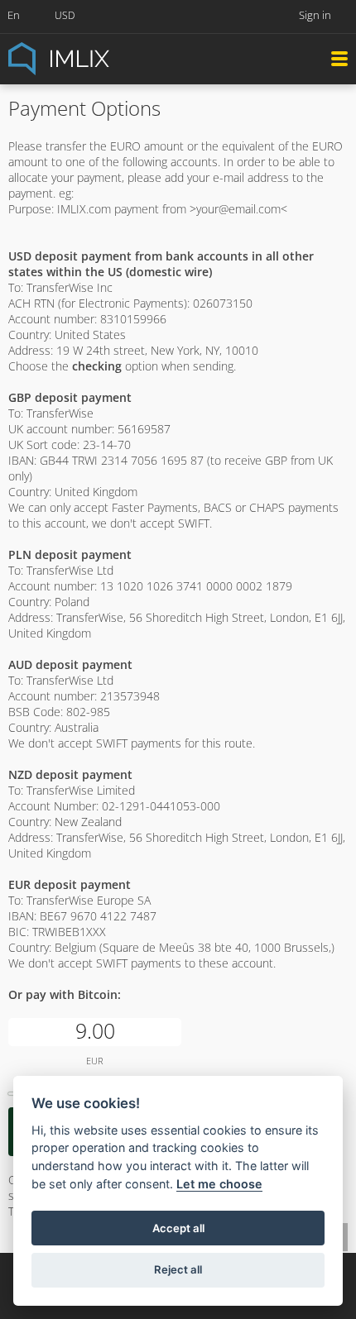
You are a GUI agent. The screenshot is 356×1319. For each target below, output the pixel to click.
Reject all (178, 1269)
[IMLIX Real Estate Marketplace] (99, 57)
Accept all (178, 1228)
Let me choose (219, 1184)
